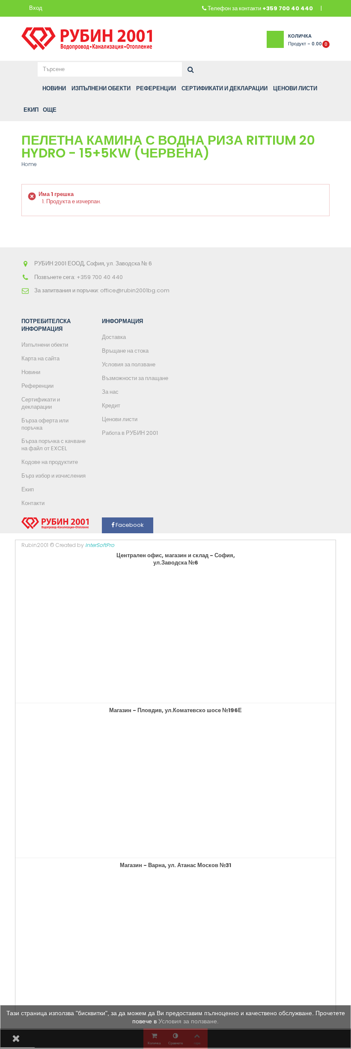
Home (29, 164)
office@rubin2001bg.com (135, 290)
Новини (30, 372)
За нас (110, 392)
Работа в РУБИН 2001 (130, 433)
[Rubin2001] (86, 36)
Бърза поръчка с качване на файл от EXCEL (53, 444)
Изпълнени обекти (44, 345)
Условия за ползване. (188, 1021)
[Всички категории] (26, 88)
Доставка (114, 337)
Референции (37, 386)
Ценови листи (119, 419)
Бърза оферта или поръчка (44, 424)
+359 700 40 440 (287, 8)
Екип (27, 489)
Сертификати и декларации (40, 403)
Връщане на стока (125, 351)
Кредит (111, 405)
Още (50, 110)
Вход (35, 8)
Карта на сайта (40, 358)
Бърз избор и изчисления (53, 476)
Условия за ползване (128, 364)
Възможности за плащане (135, 378)
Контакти (33, 503)
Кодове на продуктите (49, 462)
